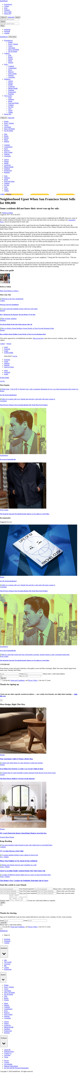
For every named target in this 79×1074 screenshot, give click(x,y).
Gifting (10, 112)
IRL (5, 966)
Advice (10, 81)
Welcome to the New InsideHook (9, 304)
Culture (6, 6)
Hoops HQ (7, 13)
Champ (6, 967)
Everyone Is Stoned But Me (8, 459)
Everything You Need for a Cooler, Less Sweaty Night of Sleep (21, 769)
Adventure (11, 48)
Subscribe (11, 17)
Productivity (12, 92)
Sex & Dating (12, 51)
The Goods (7, 12)
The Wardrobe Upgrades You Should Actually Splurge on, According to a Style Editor (24, 514)
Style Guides (12, 73)
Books (10, 57)
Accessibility (8, 1064)
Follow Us (4, 17)
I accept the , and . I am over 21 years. (26, 680)
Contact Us (7, 1053)
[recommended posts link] (23, 753)
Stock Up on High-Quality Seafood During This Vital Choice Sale (22, 871)
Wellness (7, 10)
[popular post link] (39, 389)
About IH (7, 1050)
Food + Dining (13, 44)
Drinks (10, 42)
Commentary (12, 68)
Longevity (11, 86)
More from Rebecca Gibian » (9, 291)
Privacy (6, 1060)
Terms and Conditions (17, 680)
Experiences (8, 4)
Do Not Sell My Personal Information (16, 1068)
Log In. (14, 356)
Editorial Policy (9, 1051)
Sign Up (3, 678)
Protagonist (7, 969)
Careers (6, 1062)
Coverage (7, 964)
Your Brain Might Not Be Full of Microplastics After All (16, 324)
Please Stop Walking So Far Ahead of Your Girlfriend (18, 861)
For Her (10, 107)
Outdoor (11, 105)
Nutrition (11, 90)
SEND (3, 902)
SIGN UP (3, 923)
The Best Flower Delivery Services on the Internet (17, 778)
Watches (11, 75)
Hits (5, 960)
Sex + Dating (4, 857)
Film (9, 55)
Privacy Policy (33, 680)
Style (5, 8)
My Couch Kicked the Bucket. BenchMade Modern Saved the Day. (23, 833)
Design (10, 59)
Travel (10, 46)
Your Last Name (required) (28, 893)
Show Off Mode (13, 49)
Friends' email (4, 900)
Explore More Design (7, 837)
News (10, 70)
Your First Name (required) (28, 891)
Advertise (7, 1055)
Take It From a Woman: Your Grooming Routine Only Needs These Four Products (24, 405)
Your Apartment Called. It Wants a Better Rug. (16, 759)
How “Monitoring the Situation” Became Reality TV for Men (17, 314)
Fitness (10, 83)
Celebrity (11, 66)
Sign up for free (38, 338)
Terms (6, 1057)
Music (10, 61)
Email (21, 674)
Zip (20, 676)
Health (10, 85)
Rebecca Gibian (7, 213)
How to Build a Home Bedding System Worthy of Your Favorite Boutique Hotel (23, 334)
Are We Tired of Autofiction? (8, 395)
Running (11, 94)
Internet (10, 62)
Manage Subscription (11, 1066)
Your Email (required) (26, 889)
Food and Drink (13, 103)
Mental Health (12, 88)
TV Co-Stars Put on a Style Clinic (12, 851)
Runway (11, 72)
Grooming (11, 77)
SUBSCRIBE (8, 353)
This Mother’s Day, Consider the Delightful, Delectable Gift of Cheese (24, 880)
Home (10, 101)
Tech (9, 108)
